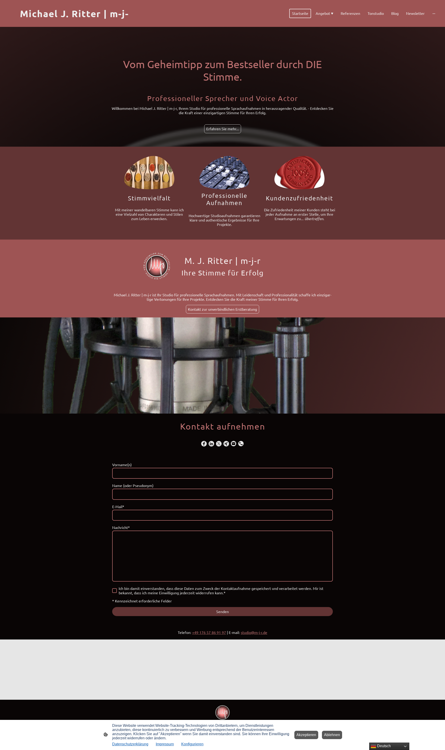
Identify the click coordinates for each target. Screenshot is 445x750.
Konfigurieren (192, 744)
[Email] (233, 443)
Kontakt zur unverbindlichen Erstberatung (222, 309)
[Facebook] (204, 443)
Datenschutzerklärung (130, 744)
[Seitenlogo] (222, 712)
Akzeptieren (306, 735)
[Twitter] (219, 443)
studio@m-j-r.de (254, 632)
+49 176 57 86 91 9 (208, 632)
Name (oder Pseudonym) (132, 485)
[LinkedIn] (211, 443)
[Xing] (226, 443)
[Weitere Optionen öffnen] (434, 13)
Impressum (165, 744)
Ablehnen (332, 735)
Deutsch (383, 746)
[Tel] (241, 443)
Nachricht (121, 527)
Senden (222, 611)
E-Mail (118, 506)
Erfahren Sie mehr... (222, 128)
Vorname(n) (122, 464)
